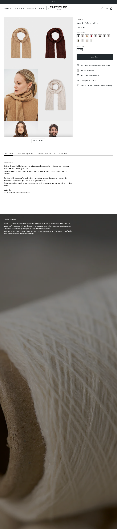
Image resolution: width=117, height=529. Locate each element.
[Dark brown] (100, 36)
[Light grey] (82, 40)
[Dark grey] (104, 36)
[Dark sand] (108, 36)
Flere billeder (38, 141)
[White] (91, 40)
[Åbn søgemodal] (102, 8)
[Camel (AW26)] (87, 36)
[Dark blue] (95, 36)
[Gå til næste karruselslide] (111, 206)
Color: (81, 32)
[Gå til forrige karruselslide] (107, 207)
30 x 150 (80, 49)
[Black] (78, 36)
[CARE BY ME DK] (58, 8)
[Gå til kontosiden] (107, 8)
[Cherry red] (91, 36)
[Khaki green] (78, 40)
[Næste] (48, 8)
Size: (82, 46)
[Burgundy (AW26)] (82, 36)
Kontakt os (95, 75)
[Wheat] (87, 40)
